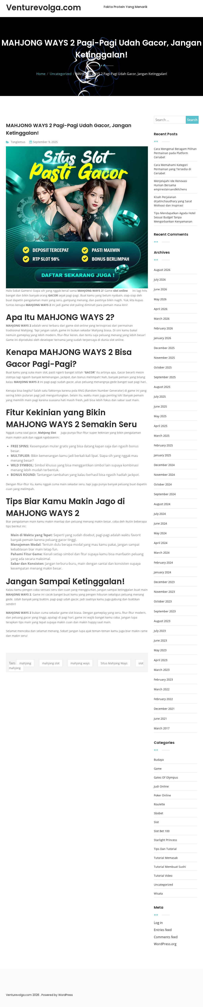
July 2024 (160, 514)
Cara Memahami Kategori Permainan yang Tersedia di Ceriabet (172, 169)
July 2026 (160, 279)
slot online (120, 291)
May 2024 (160, 533)
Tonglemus (18, 142)
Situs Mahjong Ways (114, 663)
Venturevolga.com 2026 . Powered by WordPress (39, 995)
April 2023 (160, 660)
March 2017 (161, 728)
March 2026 (161, 318)
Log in (158, 923)
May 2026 (160, 299)
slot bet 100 (161, 831)
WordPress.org (165, 944)
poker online (162, 795)
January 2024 (162, 572)
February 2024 (163, 562)
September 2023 (165, 611)
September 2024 (165, 494)
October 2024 (163, 484)
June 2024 (160, 523)
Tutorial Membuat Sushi (170, 866)
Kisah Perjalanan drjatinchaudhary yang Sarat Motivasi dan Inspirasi (173, 201)
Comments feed (166, 937)
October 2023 (163, 601)
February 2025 (163, 445)
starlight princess (165, 840)
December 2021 (164, 709)
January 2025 (162, 455)
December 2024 (164, 465)
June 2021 (160, 718)
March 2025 (161, 435)
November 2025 (164, 358)
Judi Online (161, 786)
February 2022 (163, 699)
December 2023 (164, 582)
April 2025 (160, 426)
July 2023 (160, 631)
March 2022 (161, 689)
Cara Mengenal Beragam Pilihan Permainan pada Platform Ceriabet (175, 153)
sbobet (158, 813)
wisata (158, 893)
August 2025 (162, 387)
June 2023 (160, 640)
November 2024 (164, 475)
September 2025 (165, 377)
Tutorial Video (163, 875)
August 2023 (162, 621)
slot (156, 822)
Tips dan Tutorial (165, 849)
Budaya (159, 759)
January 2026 (162, 338)
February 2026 (163, 328)
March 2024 (161, 552)
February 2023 (163, 679)
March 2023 (161, 670)
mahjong (25, 663)
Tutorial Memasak (166, 857)
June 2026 (160, 289)
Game (158, 768)
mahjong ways (80, 663)
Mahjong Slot (47, 432)
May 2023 (160, 650)
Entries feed (163, 930)
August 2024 (162, 504)
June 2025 (160, 406)
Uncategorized (163, 884)
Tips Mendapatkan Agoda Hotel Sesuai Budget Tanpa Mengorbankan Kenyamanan (174, 217)
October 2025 (163, 367)
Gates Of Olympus (166, 777)
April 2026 (160, 309)
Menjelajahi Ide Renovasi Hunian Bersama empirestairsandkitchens (170, 185)
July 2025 (160, 396)
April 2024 (160, 543)
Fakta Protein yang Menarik (125, 7)
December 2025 (164, 348)
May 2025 (160, 416)
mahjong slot (50, 663)
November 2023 (164, 592)
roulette (159, 804)
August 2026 (162, 270)
